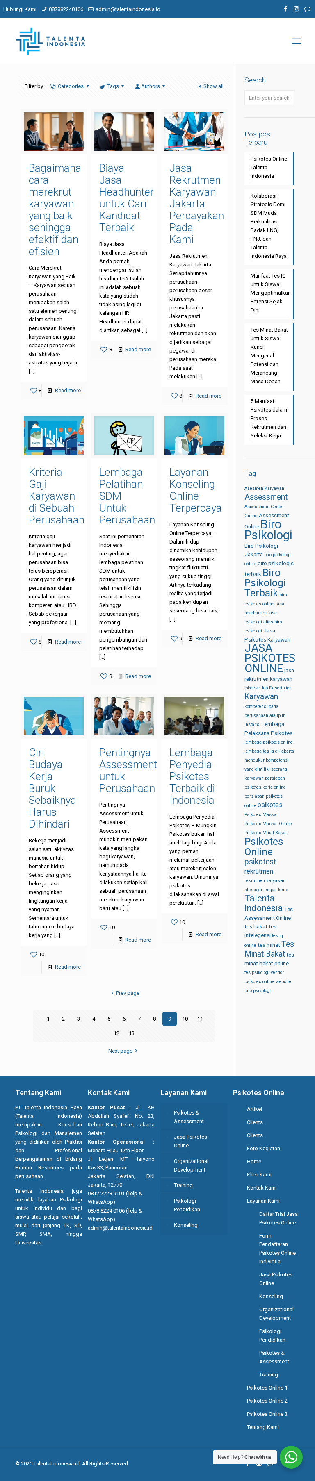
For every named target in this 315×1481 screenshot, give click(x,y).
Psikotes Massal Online (268, 823)
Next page (120, 1051)
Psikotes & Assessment (189, 1117)
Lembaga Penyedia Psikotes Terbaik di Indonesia (192, 776)
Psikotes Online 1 (267, 1388)
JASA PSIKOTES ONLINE (269, 658)
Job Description (276, 688)
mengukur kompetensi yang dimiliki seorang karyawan (266, 769)
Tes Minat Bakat (269, 949)
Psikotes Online (263, 846)
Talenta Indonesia (263, 903)
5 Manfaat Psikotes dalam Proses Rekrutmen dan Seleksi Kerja (269, 418)
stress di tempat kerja (266, 889)
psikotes (270, 805)
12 (116, 1033)
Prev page (127, 993)
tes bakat (255, 927)
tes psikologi (256, 972)
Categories (71, 86)
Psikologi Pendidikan (187, 1205)
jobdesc (252, 688)
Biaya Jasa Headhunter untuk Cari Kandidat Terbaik (126, 198)
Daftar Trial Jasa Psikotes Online (278, 1218)
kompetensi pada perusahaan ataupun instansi (264, 715)
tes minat (269, 945)
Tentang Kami (263, 1427)
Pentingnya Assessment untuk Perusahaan (128, 770)
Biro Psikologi (268, 529)
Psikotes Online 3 (267, 1414)
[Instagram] (296, 9)
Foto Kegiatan (263, 1148)
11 (200, 1019)
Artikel (254, 1109)
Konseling (186, 1225)
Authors (150, 86)
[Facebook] (285, 9)
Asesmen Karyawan (264, 488)
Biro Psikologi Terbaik (265, 582)
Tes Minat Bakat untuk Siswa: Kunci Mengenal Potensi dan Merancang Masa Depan (269, 355)
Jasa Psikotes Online (190, 1141)
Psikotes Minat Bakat (265, 832)
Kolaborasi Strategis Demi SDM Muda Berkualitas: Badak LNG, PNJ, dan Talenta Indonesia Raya (269, 226)
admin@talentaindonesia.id (128, 9)
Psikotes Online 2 (267, 1401)
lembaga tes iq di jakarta (269, 751)
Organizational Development (191, 1165)
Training (183, 1185)
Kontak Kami (262, 1188)
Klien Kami (259, 1175)
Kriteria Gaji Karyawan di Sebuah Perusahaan (56, 496)
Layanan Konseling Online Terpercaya (195, 490)
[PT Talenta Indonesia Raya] (50, 41)
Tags (113, 86)
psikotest (260, 862)
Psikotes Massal (261, 814)
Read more (68, 390)
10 (185, 1019)
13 (132, 1033)
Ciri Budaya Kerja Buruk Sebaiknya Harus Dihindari (52, 788)
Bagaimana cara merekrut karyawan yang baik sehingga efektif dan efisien (55, 209)
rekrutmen (258, 871)
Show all (213, 86)
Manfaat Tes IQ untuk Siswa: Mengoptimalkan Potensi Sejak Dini (269, 293)
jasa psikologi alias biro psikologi (263, 622)
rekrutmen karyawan (264, 880)
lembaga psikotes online (268, 742)
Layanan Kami (263, 1201)
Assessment (266, 497)
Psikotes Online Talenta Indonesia (269, 167)
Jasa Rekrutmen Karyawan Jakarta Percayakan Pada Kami (196, 204)
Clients (255, 1122)
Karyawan (261, 696)
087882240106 (66, 9)
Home (254, 1161)
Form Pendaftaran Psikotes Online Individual (277, 1249)
